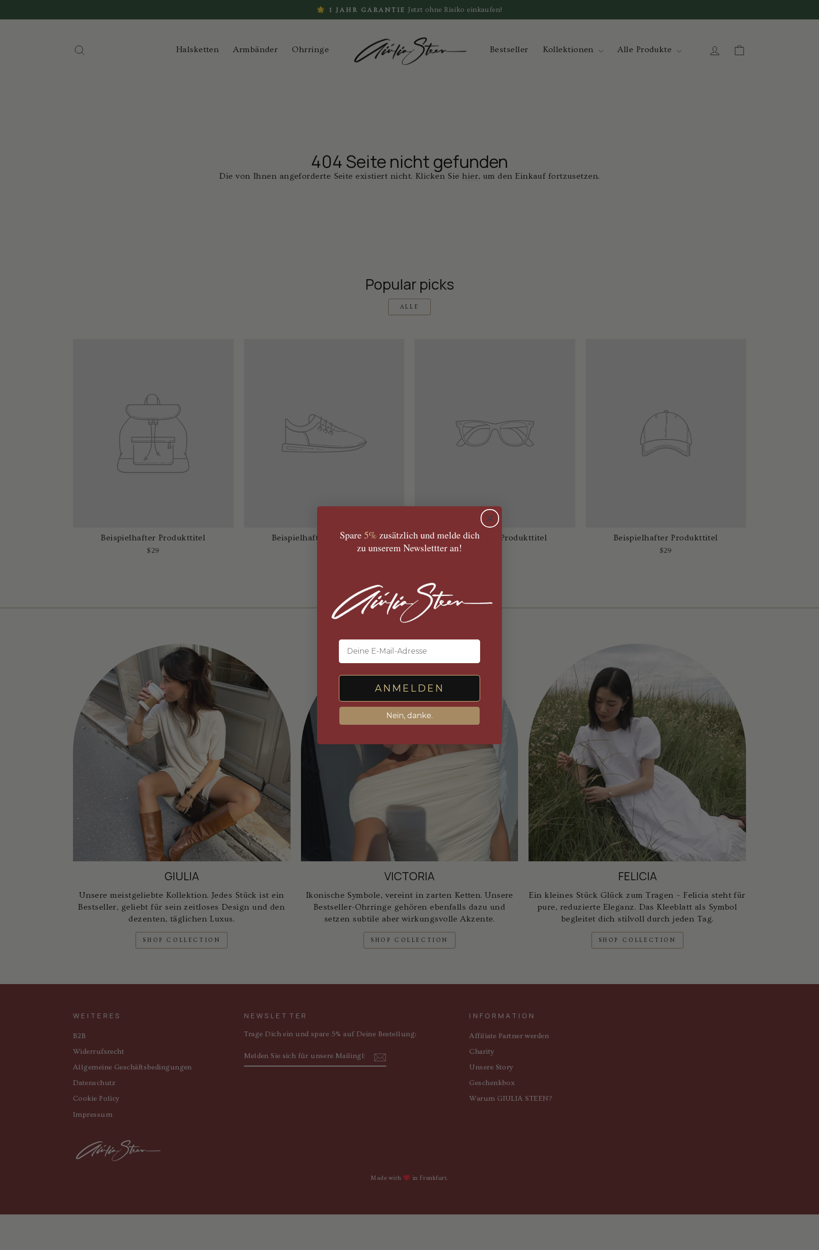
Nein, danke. (409, 715)
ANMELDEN (409, 688)
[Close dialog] (490, 518)
